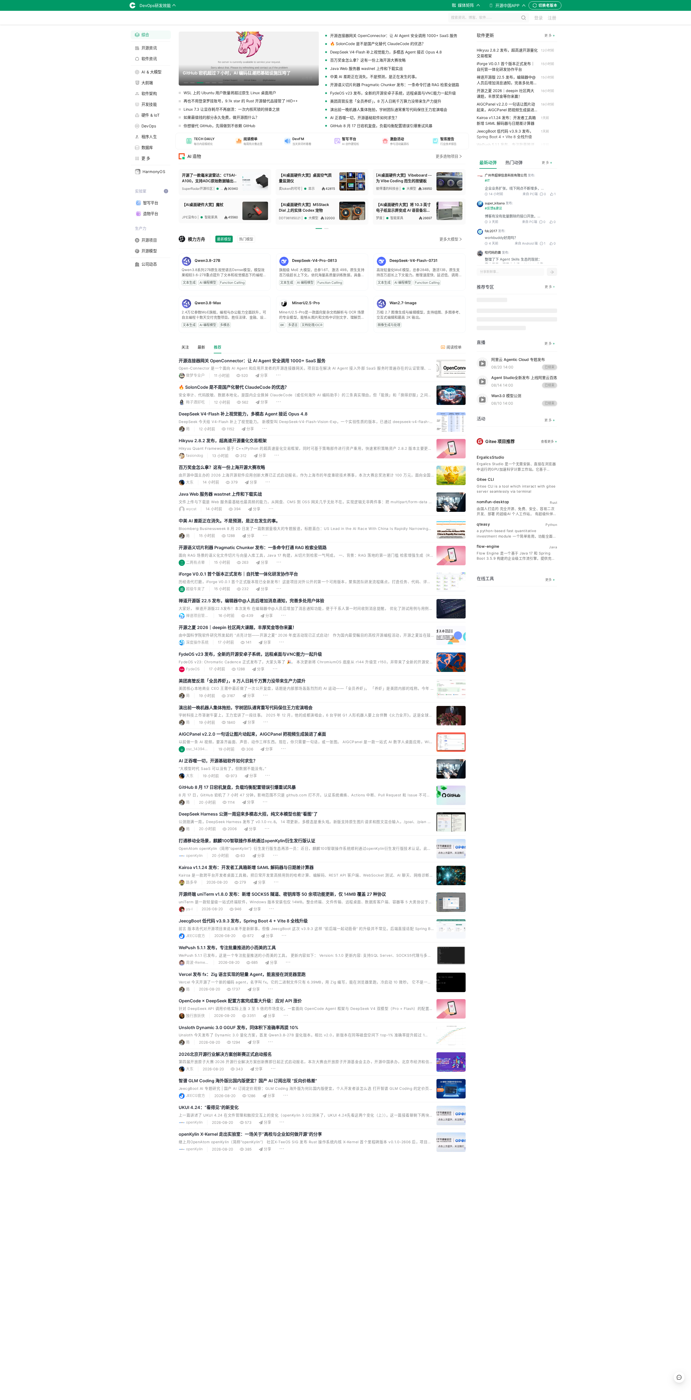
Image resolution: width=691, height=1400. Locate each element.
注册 (552, 18)
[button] (200, 141)
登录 (538, 18)
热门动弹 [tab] (514, 162)
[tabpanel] (322, 770)
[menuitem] (151, 35)
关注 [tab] (185, 347)
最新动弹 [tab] (488, 162)
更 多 (547, 162)
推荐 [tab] (217, 347)
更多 (550, 579)
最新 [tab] (201, 347)
